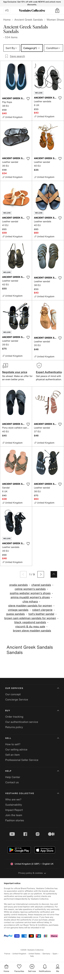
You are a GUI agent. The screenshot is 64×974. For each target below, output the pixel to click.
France (7, 953)
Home (7, 20)
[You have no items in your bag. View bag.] (57, 10)
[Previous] (23, 574)
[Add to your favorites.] (28, 99)
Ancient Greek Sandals (28, 20)
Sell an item (12, 755)
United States (34, 953)
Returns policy (14, 727)
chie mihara (30, 602)
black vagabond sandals (30, 622)
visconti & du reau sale (30, 627)
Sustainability (13, 805)
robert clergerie (42, 610)
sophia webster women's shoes (30, 593)
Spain (55, 953)
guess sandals (15, 614)
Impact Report (14, 810)
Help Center (12, 777)
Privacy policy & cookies (30, 873)
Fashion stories (14, 820)
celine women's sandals (30, 589)
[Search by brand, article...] (6, 10)
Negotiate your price (14, 372)
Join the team (13, 815)
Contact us (12, 782)
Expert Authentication (49, 372)
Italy (32, 956)
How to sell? (12, 744)
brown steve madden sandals (32, 631)
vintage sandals (18, 610)
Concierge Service (16, 699)
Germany (46, 953)
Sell (8, 738)
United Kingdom (19, 953)
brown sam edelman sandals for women (30, 618)
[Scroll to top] (54, 574)
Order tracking (14, 717)
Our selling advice (16, 749)
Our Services (14, 688)
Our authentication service (21, 722)
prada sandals (18, 585)
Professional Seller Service (21, 760)
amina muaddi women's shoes (30, 597)
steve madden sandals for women (30, 606)
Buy (7, 710)
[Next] (40, 574)
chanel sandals (41, 585)
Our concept (13, 694)
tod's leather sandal (41, 614)
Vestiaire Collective (19, 793)
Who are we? (13, 799)
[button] (57, 10)
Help (8, 771)
